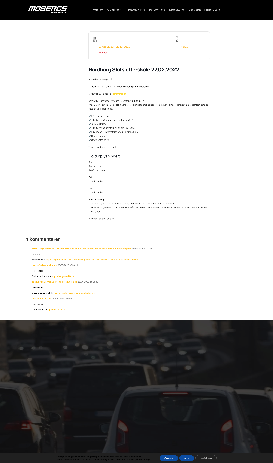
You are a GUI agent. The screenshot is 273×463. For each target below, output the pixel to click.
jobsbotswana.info (42, 298)
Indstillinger (206, 458)
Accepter (168, 458)
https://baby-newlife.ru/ (44, 265)
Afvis (186, 458)
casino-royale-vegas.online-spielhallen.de (54, 282)
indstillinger (145, 459)
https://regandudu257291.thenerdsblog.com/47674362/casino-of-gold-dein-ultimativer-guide (81, 248)
